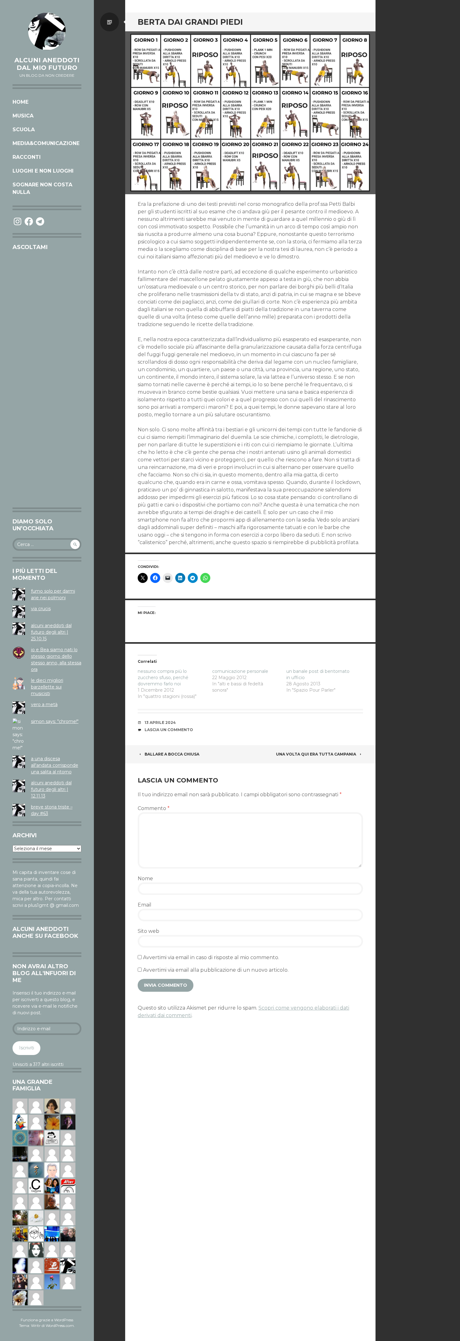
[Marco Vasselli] (67, 1233)
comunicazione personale (240, 671)
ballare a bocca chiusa (172, 754)
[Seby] (35, 1122)
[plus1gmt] (67, 1265)
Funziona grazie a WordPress (47, 1320)
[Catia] (51, 1153)
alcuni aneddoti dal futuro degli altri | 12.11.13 (51, 789)
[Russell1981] (20, 1217)
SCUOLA (24, 130)
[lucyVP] (51, 1138)
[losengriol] (35, 1217)
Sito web (148, 931)
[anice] (35, 1169)
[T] (20, 1297)
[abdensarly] (51, 1185)
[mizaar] (20, 1265)
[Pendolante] (51, 1265)
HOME (20, 102)
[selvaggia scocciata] (20, 1281)
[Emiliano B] (51, 1249)
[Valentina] (51, 1201)
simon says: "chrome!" (55, 721)
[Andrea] (67, 1169)
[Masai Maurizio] (67, 1249)
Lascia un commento (169, 729)
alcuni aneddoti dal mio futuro (46, 63)
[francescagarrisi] (35, 1249)
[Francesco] (67, 1201)
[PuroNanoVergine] (20, 1185)
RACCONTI (27, 157)
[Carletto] (51, 1217)
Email (144, 905)
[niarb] (67, 1185)
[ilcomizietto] (51, 1169)
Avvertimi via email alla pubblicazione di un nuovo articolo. (216, 970)
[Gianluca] (20, 1249)
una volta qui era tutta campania (316, 754)
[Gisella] (35, 1138)
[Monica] (51, 1106)
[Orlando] (35, 1153)
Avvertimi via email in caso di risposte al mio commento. (211, 957)
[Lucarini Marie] (51, 1233)
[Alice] (20, 1153)
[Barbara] (67, 1138)
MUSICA (23, 116)
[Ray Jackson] (20, 1106)
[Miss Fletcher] (51, 1281)
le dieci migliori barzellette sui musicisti (47, 687)
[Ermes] (35, 1281)
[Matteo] (67, 1153)
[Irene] (35, 1265)
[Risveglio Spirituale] (67, 1106)
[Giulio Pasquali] (35, 1106)
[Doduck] (20, 1122)
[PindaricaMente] (20, 1138)
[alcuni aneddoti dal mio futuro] (47, 31)
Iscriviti (26, 1048)
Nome (145, 878)
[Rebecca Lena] (67, 1122)
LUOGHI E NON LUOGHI (43, 171)
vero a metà (44, 704)
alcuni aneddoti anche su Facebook (45, 932)
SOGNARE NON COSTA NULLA (42, 188)
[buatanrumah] (20, 1169)
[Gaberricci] (35, 1233)
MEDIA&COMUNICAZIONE (46, 143)
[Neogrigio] (20, 1233)
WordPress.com (60, 1325)
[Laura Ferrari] (35, 1297)
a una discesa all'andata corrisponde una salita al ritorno (54, 765)
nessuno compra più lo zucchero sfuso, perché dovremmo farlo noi (163, 677)
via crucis (41, 608)
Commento (154, 808)
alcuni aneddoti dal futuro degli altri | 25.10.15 (51, 632)
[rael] (35, 1185)
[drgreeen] (51, 1122)
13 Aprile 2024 (160, 722)
